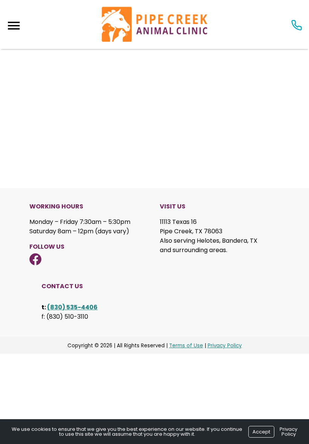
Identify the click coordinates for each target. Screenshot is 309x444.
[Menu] (14, 26)
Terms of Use (186, 345)
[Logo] (154, 24)
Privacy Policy (225, 345)
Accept (261, 431)
